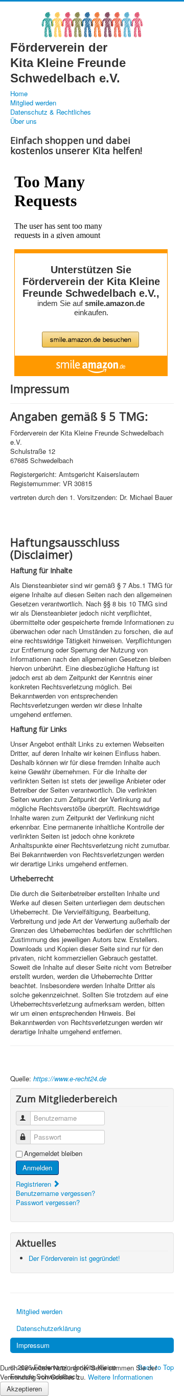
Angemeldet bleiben (53, 1153)
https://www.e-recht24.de (69, 1078)
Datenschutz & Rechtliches (50, 112)
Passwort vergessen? (48, 1202)
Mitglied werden (33, 102)
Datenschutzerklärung (48, 1328)
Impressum (33, 1345)
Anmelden (37, 1167)
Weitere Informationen (120, 1377)
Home (19, 93)
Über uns (23, 121)
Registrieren (34, 1184)
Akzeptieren (24, 1388)
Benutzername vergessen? (55, 1193)
